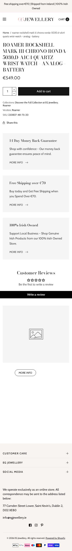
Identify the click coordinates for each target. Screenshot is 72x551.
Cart (62, 19)
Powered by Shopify (55, 538)
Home (6, 32)
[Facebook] (30, 525)
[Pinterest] (42, 525)
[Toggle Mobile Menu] (7, 19)
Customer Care (15, 453)
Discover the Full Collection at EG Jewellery (36, 102)
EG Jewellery (13, 462)
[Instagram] (36, 525)
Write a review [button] (36, 294)
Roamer (7, 105)
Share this (12, 122)
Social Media (13, 471)
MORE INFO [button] (25, 372)
